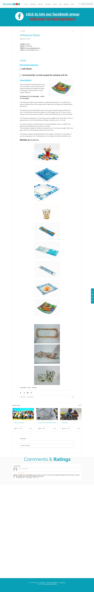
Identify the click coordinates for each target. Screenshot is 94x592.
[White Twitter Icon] (92, 294)
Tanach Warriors (19, 422)
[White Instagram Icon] (92, 297)
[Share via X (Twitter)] (24, 392)
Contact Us (62, 582)
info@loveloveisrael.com (50, 584)
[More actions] (73, 31)
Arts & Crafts (23, 387)
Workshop (34, 387)
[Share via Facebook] (20, 392)
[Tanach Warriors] (23, 414)
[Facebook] (92, 300)
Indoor (29, 387)
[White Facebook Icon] (92, 292)
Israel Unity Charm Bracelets (47, 422)
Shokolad (65, 422)
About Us (42, 582)
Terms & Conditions (52, 582)
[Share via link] (31, 392)
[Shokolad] (70, 414)
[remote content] (59, 54)
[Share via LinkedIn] (27, 392)
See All (80, 405)
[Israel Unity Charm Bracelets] (47, 414)
